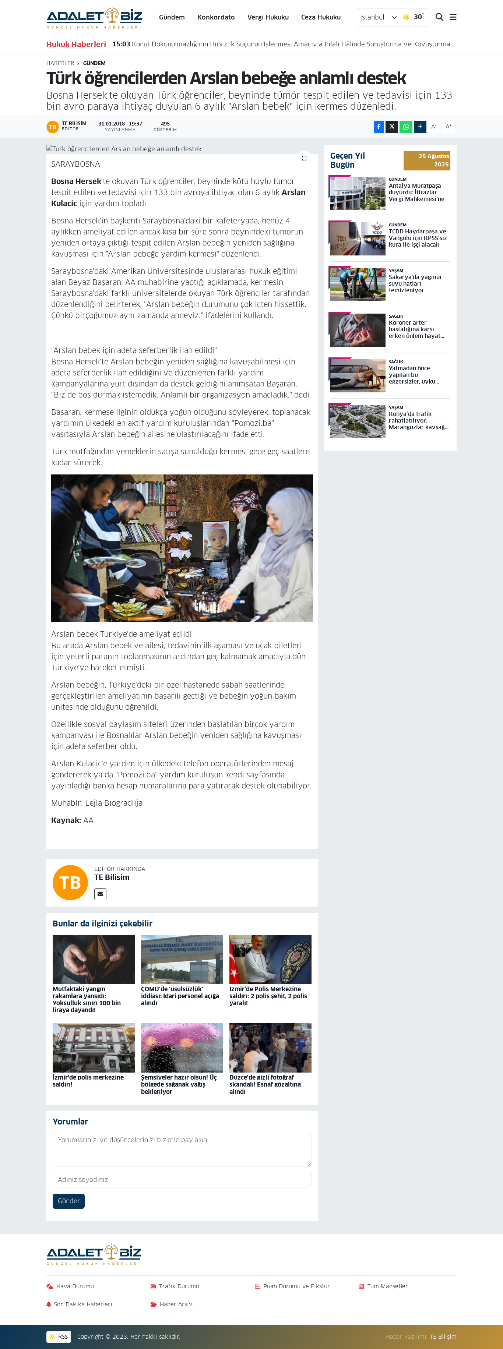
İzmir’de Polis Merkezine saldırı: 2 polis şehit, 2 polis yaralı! (268, 996)
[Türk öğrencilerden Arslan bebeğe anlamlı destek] (182, 149)
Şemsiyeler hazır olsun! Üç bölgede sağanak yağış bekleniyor (179, 1084)
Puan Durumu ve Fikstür (296, 1286)
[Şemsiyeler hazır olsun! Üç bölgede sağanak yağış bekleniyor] (182, 1047)
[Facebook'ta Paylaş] (379, 127)
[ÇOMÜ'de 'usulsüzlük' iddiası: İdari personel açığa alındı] (182, 959)
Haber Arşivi (177, 1304)
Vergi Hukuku (268, 17)
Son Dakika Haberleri (83, 1304)
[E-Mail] (100, 894)
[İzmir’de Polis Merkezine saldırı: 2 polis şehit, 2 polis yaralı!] (270, 959)
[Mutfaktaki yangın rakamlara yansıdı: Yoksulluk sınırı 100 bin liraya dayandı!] (94, 959)
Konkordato (216, 17)
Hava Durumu (75, 1286)
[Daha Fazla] (420, 127)
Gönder (69, 1201)
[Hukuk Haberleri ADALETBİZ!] (94, 17)
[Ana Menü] (450, 17)
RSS (62, 1336)
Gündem (172, 17)
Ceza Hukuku (321, 17)
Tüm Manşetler (387, 1286)
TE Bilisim (112, 877)
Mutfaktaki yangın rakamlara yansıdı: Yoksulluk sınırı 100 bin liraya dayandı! (87, 999)
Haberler (60, 63)
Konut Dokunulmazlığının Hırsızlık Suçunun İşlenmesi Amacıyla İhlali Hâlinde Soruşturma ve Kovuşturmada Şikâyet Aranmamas (284, 44)
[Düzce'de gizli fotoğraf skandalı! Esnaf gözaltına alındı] (270, 1047)
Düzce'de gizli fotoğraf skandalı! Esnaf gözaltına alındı (265, 1084)
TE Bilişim (443, 1336)
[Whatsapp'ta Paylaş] (406, 127)
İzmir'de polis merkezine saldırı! (88, 1081)
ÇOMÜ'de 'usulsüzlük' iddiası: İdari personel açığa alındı (180, 996)
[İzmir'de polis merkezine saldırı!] (94, 1047)
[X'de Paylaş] (392, 127)
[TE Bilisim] (70, 882)
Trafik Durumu (179, 1286)
